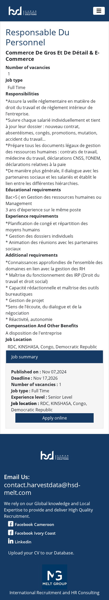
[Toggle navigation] (99, 11)
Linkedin (23, 541)
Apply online (54, 418)
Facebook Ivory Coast (35, 533)
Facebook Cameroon (34, 524)
